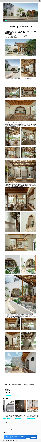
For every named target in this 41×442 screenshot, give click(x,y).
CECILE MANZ (4, 418)
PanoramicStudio (8, 389)
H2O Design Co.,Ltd (21, 315)
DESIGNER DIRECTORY (8, 33)
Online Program (11, 429)
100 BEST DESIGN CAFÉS (30, 418)
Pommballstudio (8, 395)
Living (3, 426)
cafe (34, 418)
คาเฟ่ (15, 418)
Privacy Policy (29, 435)
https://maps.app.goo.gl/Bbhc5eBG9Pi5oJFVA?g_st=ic (12, 381)
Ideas (3, 429)
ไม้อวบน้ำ (29, 395)
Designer (8, 418)
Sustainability (5, 432)
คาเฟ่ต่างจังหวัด (19, 418)
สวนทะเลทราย (25, 395)
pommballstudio (10, 34)
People (10, 426)
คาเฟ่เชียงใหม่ (19, 395)
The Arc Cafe (20, 32)
